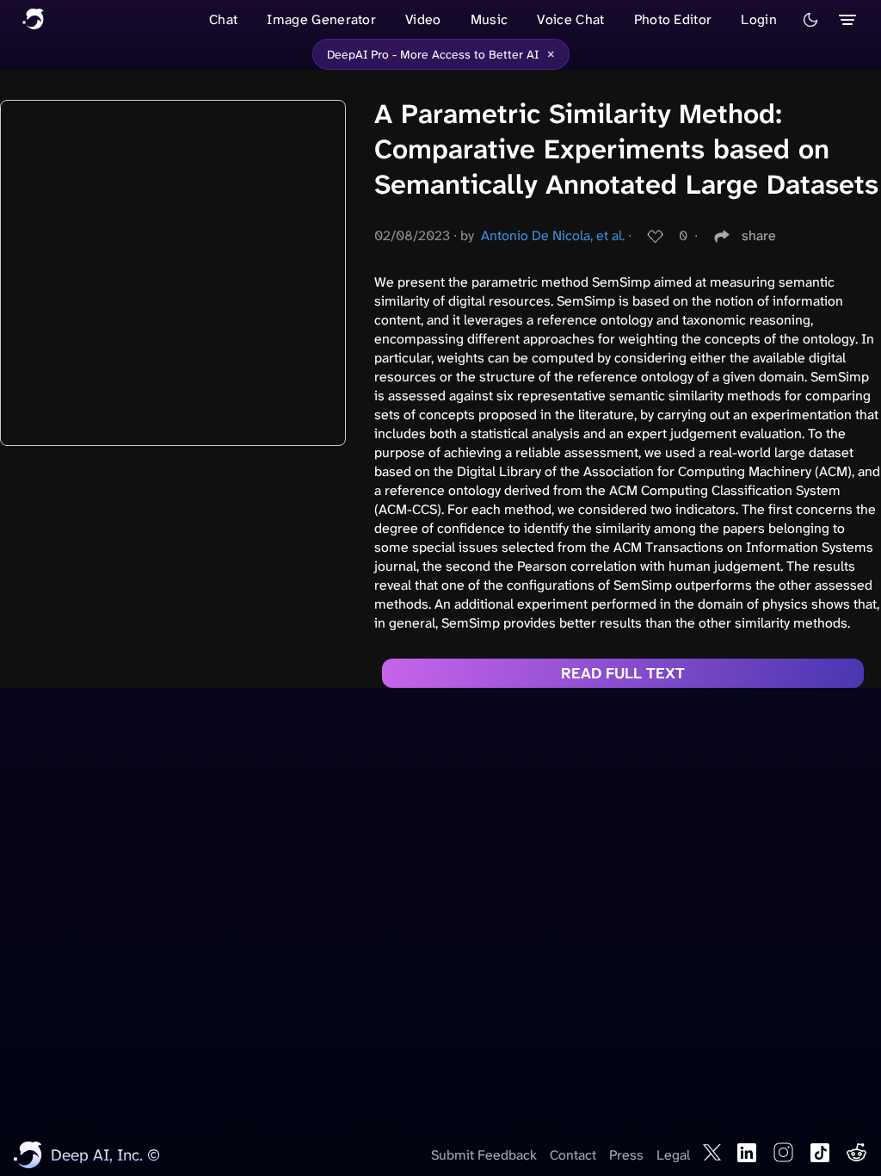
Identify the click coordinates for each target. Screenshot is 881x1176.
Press (626, 1155)
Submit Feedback (484, 1155)
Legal (673, 1155)
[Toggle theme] (810, 20)
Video (423, 19)
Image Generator (321, 19)
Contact (573, 1155)
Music (489, 19)
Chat (223, 19)
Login (759, 19)
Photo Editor (673, 19)
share (759, 235)
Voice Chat (570, 19)
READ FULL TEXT (623, 673)
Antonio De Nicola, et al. (553, 235)
